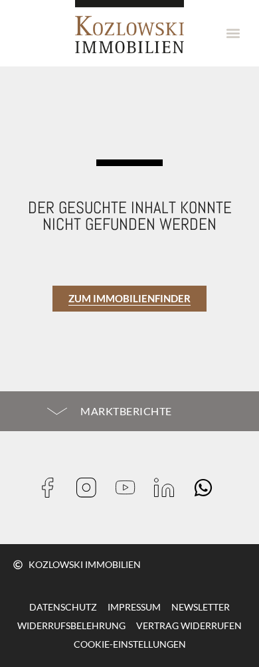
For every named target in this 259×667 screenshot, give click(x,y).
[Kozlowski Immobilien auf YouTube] (130, 488)
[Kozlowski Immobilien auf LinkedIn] (168, 488)
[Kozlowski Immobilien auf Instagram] (90, 488)
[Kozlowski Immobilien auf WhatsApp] (207, 488)
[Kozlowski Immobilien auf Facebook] (52, 488)
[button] (233, 34)
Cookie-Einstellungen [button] (130, 644)
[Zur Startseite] (129, 26)
